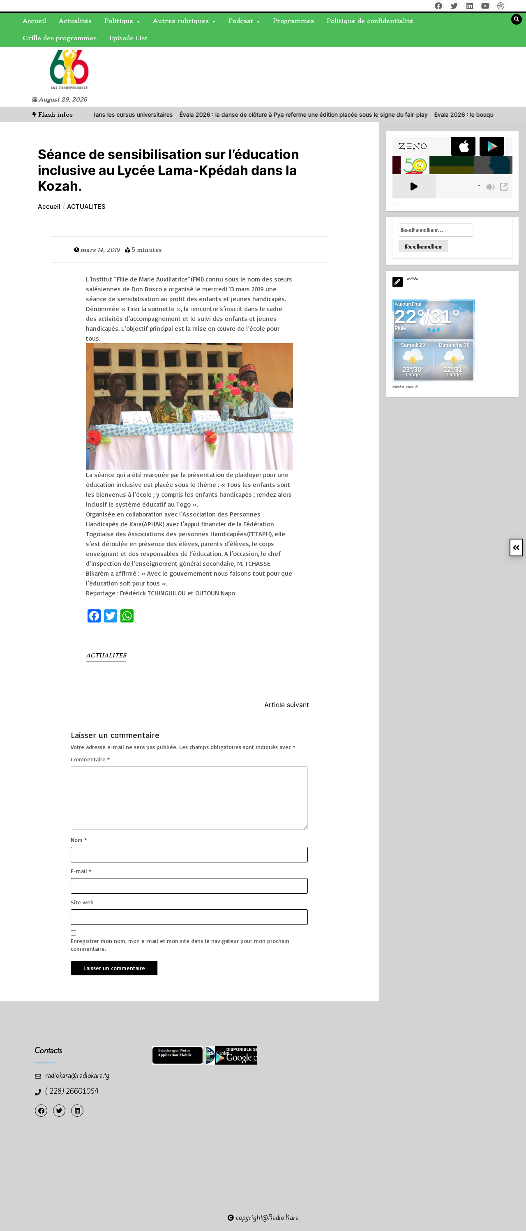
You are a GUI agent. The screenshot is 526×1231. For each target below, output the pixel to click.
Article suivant (286, 705)
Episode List (128, 38)
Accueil (34, 21)
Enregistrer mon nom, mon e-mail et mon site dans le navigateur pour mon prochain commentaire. (180, 944)
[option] (276, 114)
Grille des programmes (60, 38)
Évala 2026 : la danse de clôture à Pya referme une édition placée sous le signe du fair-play (276, 114)
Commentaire (90, 759)
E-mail (81, 870)
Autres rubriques (181, 21)
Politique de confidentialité (370, 21)
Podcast (240, 21)
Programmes (293, 21)
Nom (79, 839)
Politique (118, 21)
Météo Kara (403, 387)
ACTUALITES (106, 655)
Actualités (75, 21)
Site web (82, 902)
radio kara (26, 69)
